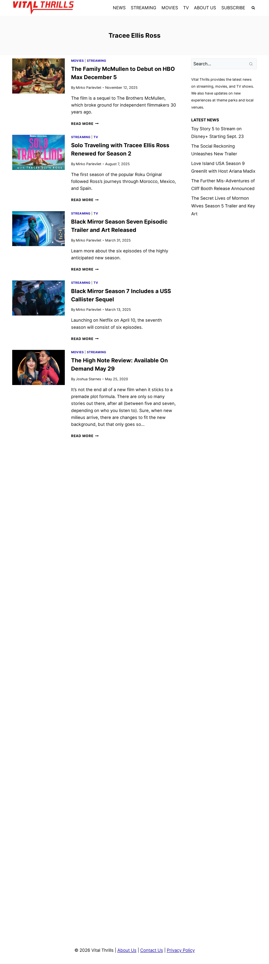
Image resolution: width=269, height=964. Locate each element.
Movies (77, 61)
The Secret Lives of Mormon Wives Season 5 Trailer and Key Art (223, 206)
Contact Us (151, 950)
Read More (85, 124)
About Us (126, 950)
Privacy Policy (181, 950)
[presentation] (38, 76)
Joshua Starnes (88, 379)
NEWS (119, 7)
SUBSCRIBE (233, 7)
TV (186, 7)
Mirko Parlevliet (88, 87)
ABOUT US (205, 7)
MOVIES (169, 7)
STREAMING (143, 7)
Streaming (96, 61)
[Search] (251, 63)
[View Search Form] (253, 7)
